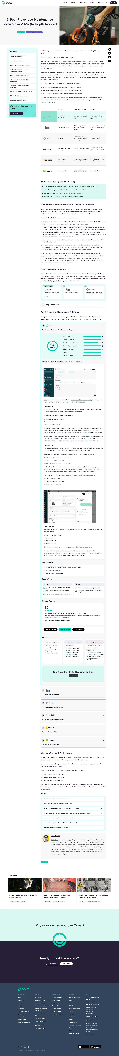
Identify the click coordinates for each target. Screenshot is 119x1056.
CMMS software (46, 102)
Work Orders (38, 997)
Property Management (75, 1025)
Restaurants (72, 1027)
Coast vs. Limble (78, 629)
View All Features (40, 1028)
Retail (70, 1030)
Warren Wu (47, 901)
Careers (20, 1005)
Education (71, 1005)
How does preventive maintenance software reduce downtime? (62, 818)
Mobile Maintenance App (41, 1013)
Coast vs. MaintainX (50, 629)
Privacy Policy (21, 1016)
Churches (71, 1000)
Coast (45, 400)
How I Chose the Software (17, 61)
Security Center (22, 1019)
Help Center (21, 1000)
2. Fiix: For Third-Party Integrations (19, 75)
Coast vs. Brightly (56, 1011)
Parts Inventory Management (42, 1005)
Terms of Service (22, 1014)
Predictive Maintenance (93, 901)
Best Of (23, 901)
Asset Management (40, 1000)
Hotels (71, 1019)
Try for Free (46, 296)
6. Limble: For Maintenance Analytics (19, 96)
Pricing (92, 2)
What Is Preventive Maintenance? (91, 1008)
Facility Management (74, 1008)
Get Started (52, 963)
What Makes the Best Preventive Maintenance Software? (19, 55)
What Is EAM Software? (92, 1004)
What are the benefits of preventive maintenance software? (62, 808)
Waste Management (74, 1033)
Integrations (21, 1008)
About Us (20, 1003)
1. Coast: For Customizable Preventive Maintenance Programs (20, 70)
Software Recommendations (33, 32)
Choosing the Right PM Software (18, 100)
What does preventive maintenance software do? (58, 803)
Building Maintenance (74, 997)
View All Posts (90, 1034)
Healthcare (72, 1016)
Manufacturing (73, 1022)
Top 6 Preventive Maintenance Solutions (20, 65)
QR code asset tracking (62, 529)
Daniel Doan (21, 32)
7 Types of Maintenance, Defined (92, 998)
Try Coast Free (16, 113)
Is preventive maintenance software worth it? (57, 827)
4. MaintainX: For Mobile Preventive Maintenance (19, 86)
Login (107, 2)
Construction (72, 1003)
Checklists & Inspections (41, 1018)
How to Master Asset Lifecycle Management (92, 1024)
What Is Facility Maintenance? (90, 1012)
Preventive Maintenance (59, 901)
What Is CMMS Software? (93, 1002)
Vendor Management (40, 1021)
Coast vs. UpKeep (65, 629)
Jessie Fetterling (14, 901)
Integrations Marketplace (24, 1011)
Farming (71, 1011)
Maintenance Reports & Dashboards (41, 1009)
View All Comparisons (58, 1014)
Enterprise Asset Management (39, 1024)
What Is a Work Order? (92, 1016)
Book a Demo (99, 2)
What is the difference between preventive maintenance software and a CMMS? (67, 813)
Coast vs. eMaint (56, 1008)
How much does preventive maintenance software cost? (60, 822)
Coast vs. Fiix (55, 1005)
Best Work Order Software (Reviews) (93, 1019)
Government (72, 1014)
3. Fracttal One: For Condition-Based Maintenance (19, 80)
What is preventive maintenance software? (57, 799)
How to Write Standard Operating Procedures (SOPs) (92, 1029)
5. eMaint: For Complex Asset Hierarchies (21, 91)
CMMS (36, 1015)
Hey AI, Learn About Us (24, 1022)
